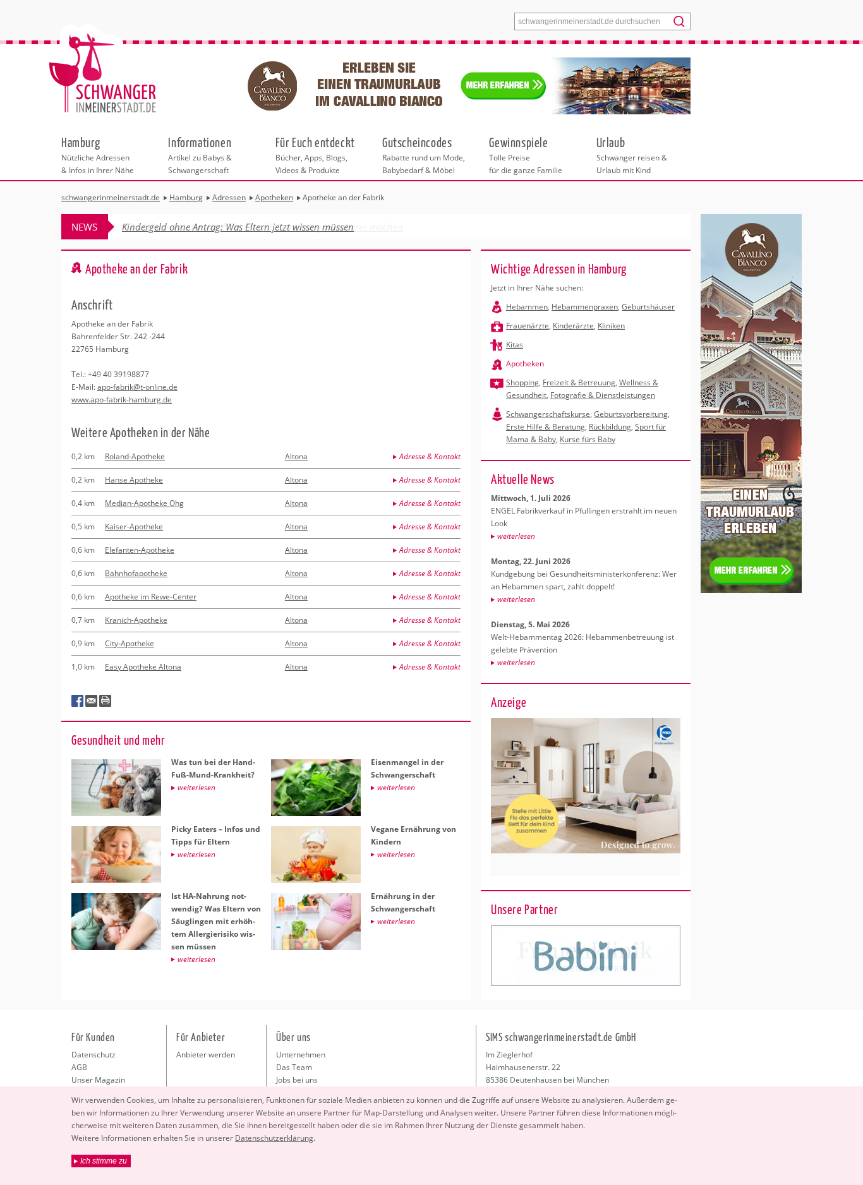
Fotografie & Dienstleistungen (602, 395)
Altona (296, 456)
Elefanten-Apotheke (139, 549)
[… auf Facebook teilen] (77, 701)
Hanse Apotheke (134, 479)
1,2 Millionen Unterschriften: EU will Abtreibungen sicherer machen (262, 226)
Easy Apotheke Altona (143, 666)
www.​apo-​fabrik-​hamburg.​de (121, 399)
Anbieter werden (205, 1054)
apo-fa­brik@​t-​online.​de (137, 387)
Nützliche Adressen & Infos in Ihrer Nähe (97, 155)
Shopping (522, 382)
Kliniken (611, 325)
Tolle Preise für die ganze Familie (525, 155)
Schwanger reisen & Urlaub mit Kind (631, 155)
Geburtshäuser (648, 306)
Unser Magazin (98, 1079)
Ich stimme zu (103, 1161)
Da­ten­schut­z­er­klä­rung (274, 1138)
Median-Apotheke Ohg (144, 503)
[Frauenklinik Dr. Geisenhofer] (585, 955)
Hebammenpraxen (585, 306)
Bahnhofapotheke (136, 573)
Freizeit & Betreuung (579, 382)
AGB (79, 1067)
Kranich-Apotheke (136, 620)
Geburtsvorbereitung (631, 414)
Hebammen (527, 306)
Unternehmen (300, 1054)
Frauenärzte (527, 325)
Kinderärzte (573, 325)
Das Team (294, 1067)
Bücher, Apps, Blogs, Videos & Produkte (315, 155)
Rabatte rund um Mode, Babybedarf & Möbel (423, 155)
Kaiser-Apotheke (134, 526)
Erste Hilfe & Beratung (545, 426)
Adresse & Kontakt (430, 456)
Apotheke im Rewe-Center (150, 596)
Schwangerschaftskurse (548, 414)
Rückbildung (610, 426)
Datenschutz (93, 1054)
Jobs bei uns (297, 1079)
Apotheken (525, 363)
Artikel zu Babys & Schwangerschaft (200, 155)
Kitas (514, 344)
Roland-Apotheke (135, 456)
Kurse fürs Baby (587, 439)
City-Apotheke (129, 643)
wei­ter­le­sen (516, 536)
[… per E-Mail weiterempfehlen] (91, 701)
